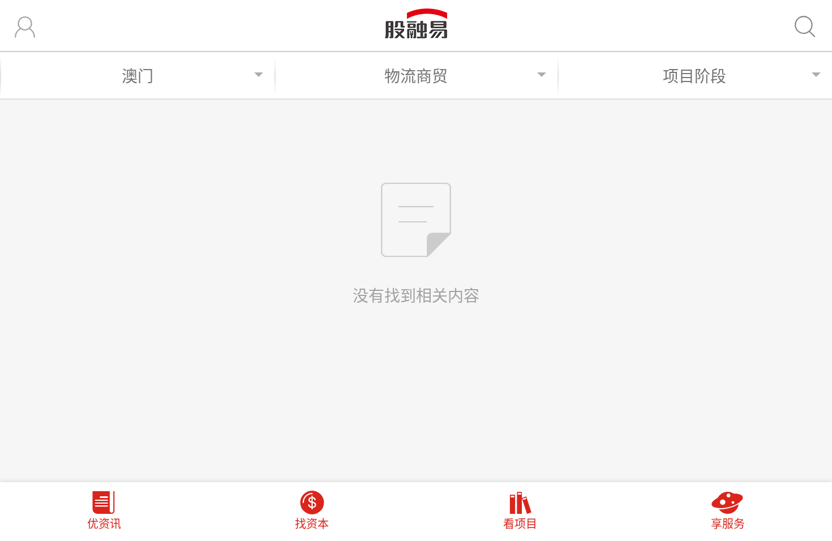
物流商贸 (416, 76)
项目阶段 (694, 76)
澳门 (137, 76)
